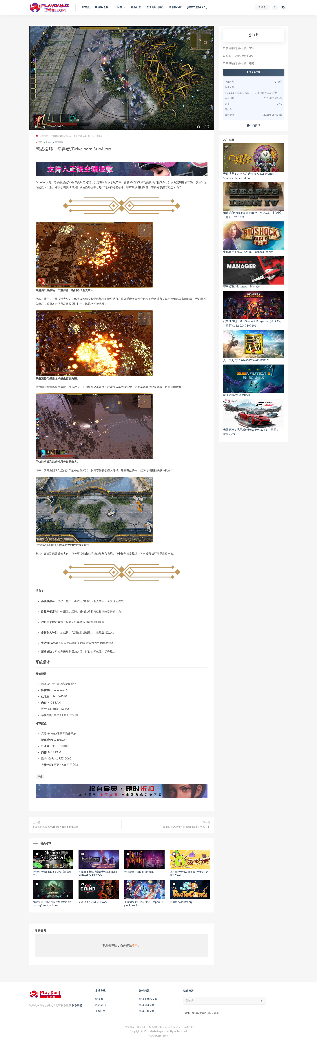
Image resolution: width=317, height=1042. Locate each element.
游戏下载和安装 (148, 999)
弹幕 (40, 777)
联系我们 (77, 1005)
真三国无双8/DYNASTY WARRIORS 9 (246, 360)
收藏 (100, 136)
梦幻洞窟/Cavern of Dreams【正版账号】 (186, 827)
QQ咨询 (255, 125)
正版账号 (100, 1011)
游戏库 (99, 999)
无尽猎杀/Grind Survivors (93, 902)
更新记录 (136, 7)
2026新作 (100, 1005)
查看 (279, 82)
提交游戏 (129, 1027)
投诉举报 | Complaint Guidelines (165, 1027)
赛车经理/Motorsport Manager (241, 286)
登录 (135, 945)
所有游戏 (59, 142)
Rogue (49, 142)
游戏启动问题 (147, 1005)
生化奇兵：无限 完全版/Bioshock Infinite (248, 252)
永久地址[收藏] (155, 7)
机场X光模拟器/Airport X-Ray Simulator (55, 827)
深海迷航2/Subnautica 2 (237, 395)
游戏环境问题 (147, 1011)
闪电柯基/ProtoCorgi (181, 902)
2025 (40, 142)
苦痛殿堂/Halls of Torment (139, 872)
